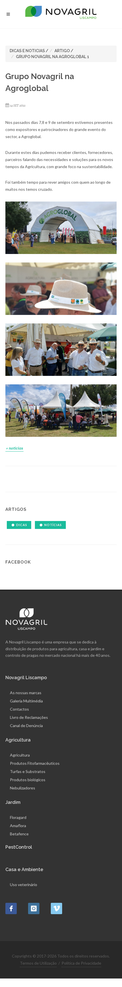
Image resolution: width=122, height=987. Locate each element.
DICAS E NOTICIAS (27, 50)
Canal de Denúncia (26, 725)
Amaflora (18, 825)
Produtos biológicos (27, 779)
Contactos (19, 709)
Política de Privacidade (81, 963)
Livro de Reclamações (29, 717)
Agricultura (20, 755)
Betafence (19, 833)
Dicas (21, 525)
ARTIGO (62, 50)
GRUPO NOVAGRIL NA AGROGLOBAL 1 (52, 56)
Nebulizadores (22, 787)
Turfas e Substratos (27, 771)
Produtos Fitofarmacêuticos (35, 763)
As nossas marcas (25, 692)
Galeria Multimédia (26, 700)
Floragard (18, 817)
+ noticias (14, 448)
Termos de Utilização (38, 963)
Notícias (53, 525)
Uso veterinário (23, 884)
